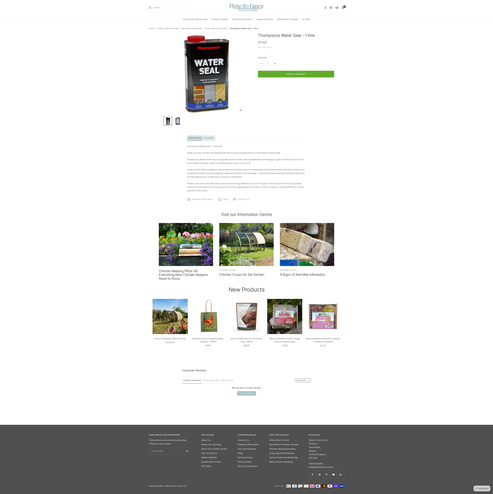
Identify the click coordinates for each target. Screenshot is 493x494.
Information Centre (279, 440)
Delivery (209, 138)
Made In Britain (209, 457)
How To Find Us (209, 453)
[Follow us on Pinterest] (326, 474)
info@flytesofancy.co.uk (321, 467)
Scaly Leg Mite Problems (281, 453)
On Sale (306, 19)
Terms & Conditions (248, 466)
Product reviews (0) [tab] (192, 380)
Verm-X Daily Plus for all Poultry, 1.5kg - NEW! (246, 340)
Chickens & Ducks (227, 270)
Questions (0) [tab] (227, 380)
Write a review (246, 393)
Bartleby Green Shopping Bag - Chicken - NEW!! (208, 340)
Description (194, 138)
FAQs (225, 199)
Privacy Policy (245, 462)
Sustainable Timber (211, 462)
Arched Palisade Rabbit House (170, 338)
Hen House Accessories (191, 28)
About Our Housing (211, 444)
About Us (206, 440)
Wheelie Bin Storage (287, 19)
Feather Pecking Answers (282, 449)
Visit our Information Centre (246, 214)
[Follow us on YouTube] (333, 474)
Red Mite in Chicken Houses (283, 444)
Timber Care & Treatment (215, 28)
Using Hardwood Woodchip (283, 457)
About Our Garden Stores (214, 449)
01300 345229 (316, 463)
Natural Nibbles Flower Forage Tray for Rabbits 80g (284, 340)
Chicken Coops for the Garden (241, 275)
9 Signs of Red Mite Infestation (302, 275)
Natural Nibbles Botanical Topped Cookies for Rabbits (323, 340)
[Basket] (342, 7)
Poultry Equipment (242, 19)
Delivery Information (202, 199)
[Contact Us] (331, 8)
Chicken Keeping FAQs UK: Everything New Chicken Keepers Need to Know (183, 275)
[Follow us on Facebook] (312, 474)
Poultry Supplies (219, 19)
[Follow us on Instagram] (319, 474)
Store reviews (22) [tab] (211, 380)
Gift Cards (206, 466)
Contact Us (243, 199)
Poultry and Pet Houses (195, 19)
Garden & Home (264, 19)
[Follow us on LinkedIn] (340, 474)
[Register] (187, 451)
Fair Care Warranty (247, 449)
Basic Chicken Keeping (281, 462)
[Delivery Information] (336, 7)
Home (151, 28)
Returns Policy (245, 457)
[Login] (325, 8)
